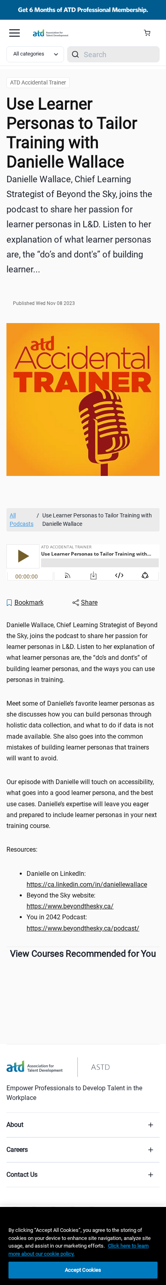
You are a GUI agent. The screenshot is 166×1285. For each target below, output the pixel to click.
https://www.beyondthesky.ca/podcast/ (83, 928)
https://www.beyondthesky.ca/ (70, 906)
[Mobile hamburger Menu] (14, 33)
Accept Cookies (83, 1270)
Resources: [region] (23, 849)
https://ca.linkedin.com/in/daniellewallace (87, 884)
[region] (83, 1246)
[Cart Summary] (150, 33)
